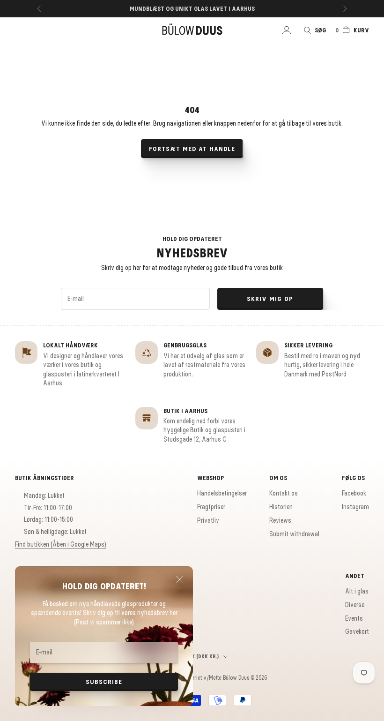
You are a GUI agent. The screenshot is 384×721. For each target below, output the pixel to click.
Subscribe (104, 682)
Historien (281, 507)
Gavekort (357, 631)
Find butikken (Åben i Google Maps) (60, 544)
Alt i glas (357, 591)
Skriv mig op (270, 299)
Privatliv (208, 520)
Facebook (354, 493)
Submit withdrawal (294, 534)
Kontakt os (283, 493)
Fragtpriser (211, 507)
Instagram (355, 507)
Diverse (354, 605)
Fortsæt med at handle (192, 149)
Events (354, 618)
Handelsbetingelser (222, 493)
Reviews (280, 520)
